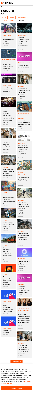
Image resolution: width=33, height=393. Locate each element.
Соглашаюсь (16, 388)
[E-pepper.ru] (7, 3)
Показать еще (16, 361)
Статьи (4, 17)
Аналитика (11, 17)
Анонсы (12, 20)
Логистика (5, 20)
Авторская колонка (21, 17)
